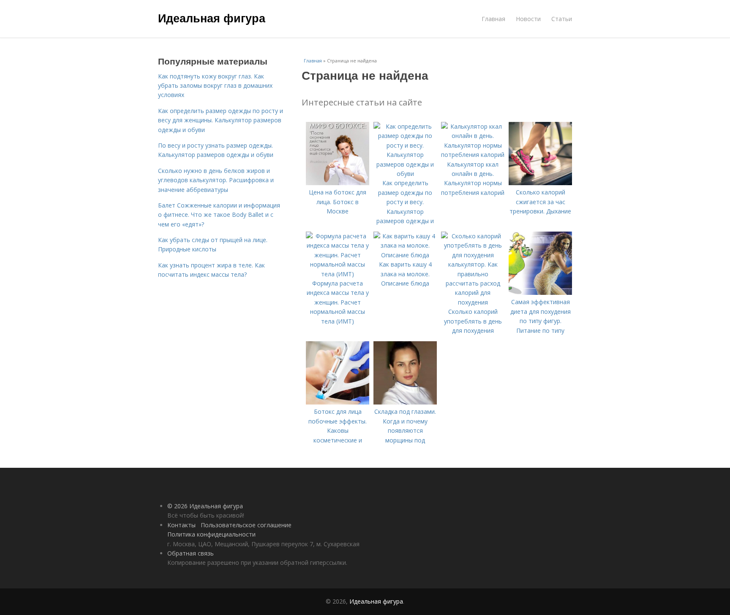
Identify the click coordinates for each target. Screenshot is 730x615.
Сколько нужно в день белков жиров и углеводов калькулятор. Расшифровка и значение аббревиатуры (216, 180)
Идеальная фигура (211, 18)
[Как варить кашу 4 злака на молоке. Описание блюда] (405, 255)
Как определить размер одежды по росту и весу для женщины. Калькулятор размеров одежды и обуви (220, 120)
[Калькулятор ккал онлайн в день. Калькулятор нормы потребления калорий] (472, 155)
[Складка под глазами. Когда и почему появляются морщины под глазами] (405, 402)
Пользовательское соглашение (246, 525)
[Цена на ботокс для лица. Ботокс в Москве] (337, 183)
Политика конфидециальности (211, 534)
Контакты (181, 525)
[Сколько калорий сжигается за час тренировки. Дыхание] (540, 183)
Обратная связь (190, 553)
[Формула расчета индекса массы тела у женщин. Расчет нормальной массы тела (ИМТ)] (337, 274)
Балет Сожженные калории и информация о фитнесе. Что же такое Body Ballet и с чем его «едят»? (219, 214)
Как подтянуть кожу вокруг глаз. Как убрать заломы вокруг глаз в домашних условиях (215, 85)
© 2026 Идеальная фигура (205, 506)
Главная (493, 19)
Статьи (561, 19)
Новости (528, 19)
